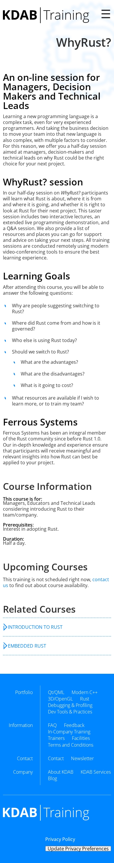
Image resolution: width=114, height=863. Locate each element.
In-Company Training (69, 731)
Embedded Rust (27, 646)
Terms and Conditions (70, 745)
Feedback (74, 725)
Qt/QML (56, 692)
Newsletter (82, 758)
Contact (56, 758)
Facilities (81, 738)
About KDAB (60, 772)
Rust (84, 699)
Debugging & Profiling (70, 705)
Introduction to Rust (35, 627)
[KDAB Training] (46, 15)
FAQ (52, 725)
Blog (52, 778)
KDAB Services (96, 772)
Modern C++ (85, 692)
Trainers (56, 738)
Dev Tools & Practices (70, 711)
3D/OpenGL (60, 699)
